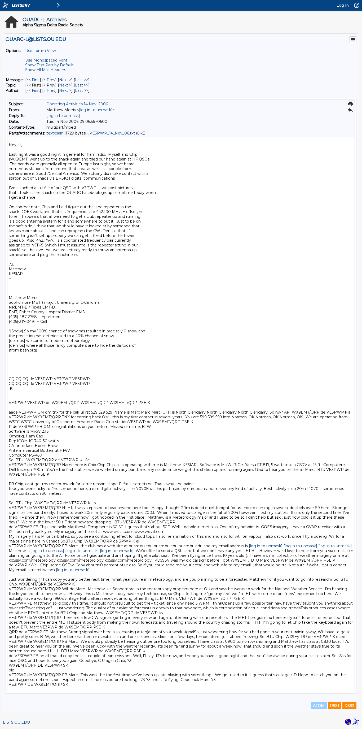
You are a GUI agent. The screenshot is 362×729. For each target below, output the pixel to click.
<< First (33, 79)
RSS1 (334, 705)
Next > (65, 79)
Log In (343, 5)
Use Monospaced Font (46, 60)
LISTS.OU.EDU (16, 722)
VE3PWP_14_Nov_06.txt (112, 133)
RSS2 (349, 705)
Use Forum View (40, 50)
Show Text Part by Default (49, 65)
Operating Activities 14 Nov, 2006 (77, 104)
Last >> (81, 79)
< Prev (49, 79)
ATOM (319, 705)
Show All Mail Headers (45, 69)
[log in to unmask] (96, 109)
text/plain (54, 133)
